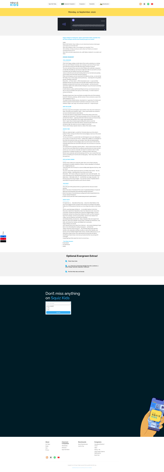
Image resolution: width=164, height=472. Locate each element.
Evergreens (82, 4)
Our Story (47, 444)
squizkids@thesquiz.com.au (76, 467)
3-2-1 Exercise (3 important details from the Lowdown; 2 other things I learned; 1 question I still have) (81, 266)
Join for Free (81, 446)
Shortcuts (64, 447)
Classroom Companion (65, 442)
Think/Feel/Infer (72, 261)
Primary (83, 467)
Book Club (96, 455)
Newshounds (82, 442)
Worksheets (64, 445)
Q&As (95, 447)
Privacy (47, 450)
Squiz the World (65, 449)
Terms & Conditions (88, 467)
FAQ (46, 448)
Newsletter (92, 4)
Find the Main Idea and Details (76, 271)
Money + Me (97, 449)
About (47, 442)
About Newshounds (83, 444)
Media (46, 446)
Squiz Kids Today (52, 4)
